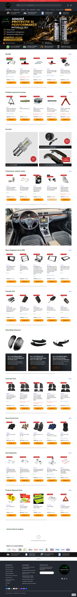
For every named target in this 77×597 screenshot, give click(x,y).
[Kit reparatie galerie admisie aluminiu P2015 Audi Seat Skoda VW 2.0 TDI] (25, 461)
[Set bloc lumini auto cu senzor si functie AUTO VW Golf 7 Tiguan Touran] (66, 63)
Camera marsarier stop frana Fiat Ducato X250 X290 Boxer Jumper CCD (24, 72)
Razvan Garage (10, 593)
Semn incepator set (10, 506)
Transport (53, 9)
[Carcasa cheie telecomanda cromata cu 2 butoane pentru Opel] (25, 300)
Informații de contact (9, 567)
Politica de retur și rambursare (11, 575)
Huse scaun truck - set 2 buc (38, 435)
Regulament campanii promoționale (29, 583)
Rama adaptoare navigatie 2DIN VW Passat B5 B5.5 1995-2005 (24, 268)
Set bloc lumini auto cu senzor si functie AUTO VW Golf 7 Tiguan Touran (66, 71)
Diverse (22, 9)
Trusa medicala (50, 506)
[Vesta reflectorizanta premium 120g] (38, 499)
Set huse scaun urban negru (10, 435)
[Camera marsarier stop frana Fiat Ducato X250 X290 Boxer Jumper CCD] (25, 63)
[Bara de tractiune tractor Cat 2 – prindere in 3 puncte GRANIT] (52, 101)
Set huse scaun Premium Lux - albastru (52, 435)
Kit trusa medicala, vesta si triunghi (24, 507)
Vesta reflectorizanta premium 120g (37, 507)
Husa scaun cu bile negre (64, 435)
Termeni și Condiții (9, 571)
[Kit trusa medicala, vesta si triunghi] (25, 499)
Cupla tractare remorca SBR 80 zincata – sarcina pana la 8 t (38, 110)
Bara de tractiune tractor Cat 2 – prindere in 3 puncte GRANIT (52, 110)
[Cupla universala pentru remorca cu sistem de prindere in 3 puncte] (11, 101)
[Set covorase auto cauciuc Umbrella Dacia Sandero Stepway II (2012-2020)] (11, 387)
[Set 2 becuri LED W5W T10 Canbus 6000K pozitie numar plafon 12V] (11, 180)
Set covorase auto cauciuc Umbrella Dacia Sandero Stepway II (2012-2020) (11, 396)
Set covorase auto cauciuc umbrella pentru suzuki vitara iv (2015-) (65, 396)
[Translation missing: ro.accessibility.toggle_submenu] (12, 9)
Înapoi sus (38, 558)
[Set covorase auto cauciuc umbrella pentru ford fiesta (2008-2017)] (25, 387)
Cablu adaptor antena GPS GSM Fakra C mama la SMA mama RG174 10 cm (11, 72)
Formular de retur (9, 577)
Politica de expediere (10, 573)
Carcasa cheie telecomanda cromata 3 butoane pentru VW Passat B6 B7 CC (11, 309)
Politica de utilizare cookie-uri (28, 579)
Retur (48, 9)
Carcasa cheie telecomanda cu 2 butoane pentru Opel (51, 309)
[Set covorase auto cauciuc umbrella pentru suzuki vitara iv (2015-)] (66, 387)
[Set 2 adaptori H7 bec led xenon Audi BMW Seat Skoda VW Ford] (25, 180)
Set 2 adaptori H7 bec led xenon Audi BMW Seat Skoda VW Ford (24, 189)
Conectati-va (33, 9)
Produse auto (8, 9)
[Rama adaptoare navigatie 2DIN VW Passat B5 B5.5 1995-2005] (25, 259)
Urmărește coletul (60, 9)
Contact (38, 9)
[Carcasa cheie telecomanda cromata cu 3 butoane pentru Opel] (38, 300)
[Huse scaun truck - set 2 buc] (38, 427)
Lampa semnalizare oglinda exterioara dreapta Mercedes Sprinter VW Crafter (65, 189)
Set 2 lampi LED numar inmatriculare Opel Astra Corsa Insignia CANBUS (38, 72)
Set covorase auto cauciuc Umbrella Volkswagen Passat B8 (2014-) (51, 396)
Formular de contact (9, 569)
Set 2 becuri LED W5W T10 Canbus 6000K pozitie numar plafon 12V (11, 189)
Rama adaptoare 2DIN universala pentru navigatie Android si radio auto (10, 268)
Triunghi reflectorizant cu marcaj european (65, 507)
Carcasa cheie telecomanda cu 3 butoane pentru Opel (65, 309)
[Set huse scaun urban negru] (11, 427)
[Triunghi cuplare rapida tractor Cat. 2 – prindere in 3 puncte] (66, 101)
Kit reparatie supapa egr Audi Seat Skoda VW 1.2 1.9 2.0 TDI (38, 470)
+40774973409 (31, 0)
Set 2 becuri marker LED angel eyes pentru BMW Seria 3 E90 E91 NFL (52, 189)
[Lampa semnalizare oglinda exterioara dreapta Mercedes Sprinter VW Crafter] (66, 180)
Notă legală (8, 583)
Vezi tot (70, 54)
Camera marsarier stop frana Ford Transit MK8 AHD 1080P (52, 71)
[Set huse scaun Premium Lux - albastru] (52, 427)
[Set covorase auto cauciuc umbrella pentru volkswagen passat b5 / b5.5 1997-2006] (38, 387)
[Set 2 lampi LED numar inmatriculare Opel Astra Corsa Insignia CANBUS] (38, 63)
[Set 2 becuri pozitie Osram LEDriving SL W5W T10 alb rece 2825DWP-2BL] (38, 180)
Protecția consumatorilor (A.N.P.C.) (28, 570)
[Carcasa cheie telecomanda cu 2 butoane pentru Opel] (52, 300)
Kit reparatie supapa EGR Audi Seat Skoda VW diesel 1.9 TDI (52, 470)
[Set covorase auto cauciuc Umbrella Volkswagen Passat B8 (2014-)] (52, 387)
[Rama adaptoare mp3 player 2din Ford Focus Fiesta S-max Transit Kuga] (66, 259)
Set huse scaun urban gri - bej (24, 435)
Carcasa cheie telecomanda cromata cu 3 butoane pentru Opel (38, 309)
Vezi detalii (11, 367)
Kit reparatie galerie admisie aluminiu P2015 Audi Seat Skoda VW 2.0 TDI (25, 471)
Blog (28, 9)
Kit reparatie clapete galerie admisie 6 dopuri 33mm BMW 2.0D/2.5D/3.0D (65, 471)
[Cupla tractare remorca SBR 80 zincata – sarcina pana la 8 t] (38, 101)
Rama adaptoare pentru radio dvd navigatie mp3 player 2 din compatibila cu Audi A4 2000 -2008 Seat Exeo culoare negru (52, 269)
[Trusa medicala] (52, 499)
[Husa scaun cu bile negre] (66, 427)
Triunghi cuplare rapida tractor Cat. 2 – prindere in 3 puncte (65, 110)
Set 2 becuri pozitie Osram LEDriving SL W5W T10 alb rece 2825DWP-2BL (37, 189)
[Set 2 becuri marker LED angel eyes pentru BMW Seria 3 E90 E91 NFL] (52, 180)
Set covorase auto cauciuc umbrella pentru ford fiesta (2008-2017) (24, 396)
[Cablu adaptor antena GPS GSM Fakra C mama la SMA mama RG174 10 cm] (11, 63)
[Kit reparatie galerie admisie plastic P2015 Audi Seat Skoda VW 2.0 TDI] (11, 461)
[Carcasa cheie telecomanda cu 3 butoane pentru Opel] (66, 300)
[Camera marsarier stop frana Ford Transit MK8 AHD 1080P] (52, 63)
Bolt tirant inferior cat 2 (25, 108)
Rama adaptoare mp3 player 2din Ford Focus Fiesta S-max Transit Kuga (65, 268)
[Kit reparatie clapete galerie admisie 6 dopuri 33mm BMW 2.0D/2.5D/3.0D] (66, 461)
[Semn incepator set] (11, 499)
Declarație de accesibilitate (27, 581)
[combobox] (39, 5)
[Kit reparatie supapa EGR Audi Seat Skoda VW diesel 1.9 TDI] (52, 461)
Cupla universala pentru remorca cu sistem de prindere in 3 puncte (11, 110)
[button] (71, 5)
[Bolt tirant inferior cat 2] (25, 101)
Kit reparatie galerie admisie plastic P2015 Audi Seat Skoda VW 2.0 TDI (11, 471)
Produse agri (16, 9)
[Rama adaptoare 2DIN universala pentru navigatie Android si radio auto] (11, 259)
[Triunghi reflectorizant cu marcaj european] (66, 499)
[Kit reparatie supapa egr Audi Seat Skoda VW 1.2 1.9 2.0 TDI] (38, 461)
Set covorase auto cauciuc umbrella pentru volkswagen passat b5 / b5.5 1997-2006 (38, 397)
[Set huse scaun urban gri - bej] (25, 427)
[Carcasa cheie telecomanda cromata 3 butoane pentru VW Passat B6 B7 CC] (11, 300)
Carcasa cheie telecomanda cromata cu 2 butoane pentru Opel (24, 309)
